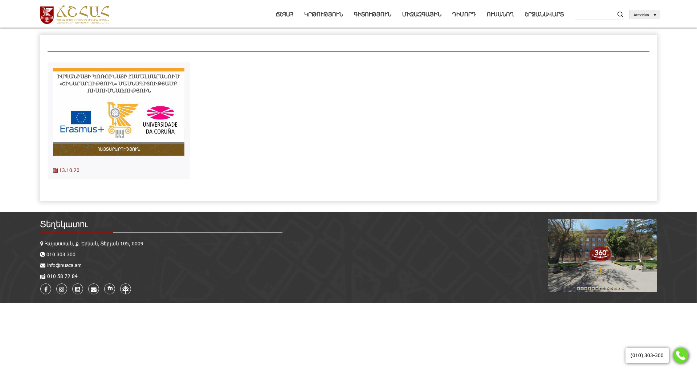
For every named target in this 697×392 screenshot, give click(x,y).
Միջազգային (421, 14)
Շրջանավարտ (544, 14)
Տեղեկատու (64, 224)
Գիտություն (372, 14)
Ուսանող (500, 14)
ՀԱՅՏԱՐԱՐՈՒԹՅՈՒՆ (119, 148)
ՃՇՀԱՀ (284, 14)
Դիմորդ (464, 14)
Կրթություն (323, 14)
